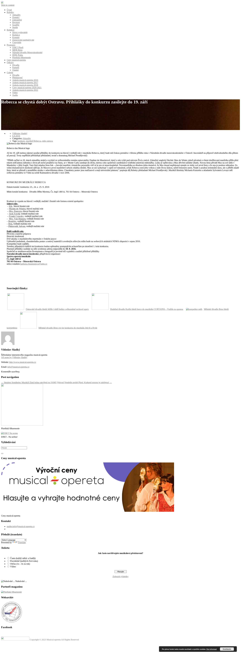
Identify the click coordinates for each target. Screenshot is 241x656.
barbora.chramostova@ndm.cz (33, 264)
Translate (22, 542)
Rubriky (10, 12)
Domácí (15, 17)
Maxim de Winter (17, 209)
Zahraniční (17, 20)
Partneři (15, 67)
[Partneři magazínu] (11, 592)
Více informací (211, 649)
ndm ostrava (47, 141)
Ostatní (15, 70)
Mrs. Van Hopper (17, 219)
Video (15, 92)
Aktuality (16, 15)
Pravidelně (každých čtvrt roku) (24, 561)
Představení (17, 77)
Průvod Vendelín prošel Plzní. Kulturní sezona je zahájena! (84, 382)
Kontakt (15, 37)
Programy (11, 45)
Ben (10, 224)
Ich (10, 206)
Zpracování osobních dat (23, 40)
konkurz (21, 141)
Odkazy (10, 62)
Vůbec (13, 566)
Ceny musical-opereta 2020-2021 (27, 87)
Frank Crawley (16, 216)
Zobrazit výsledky (120, 576)
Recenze (16, 22)
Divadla (15, 65)
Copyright (16, 42)
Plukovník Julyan (16, 226)
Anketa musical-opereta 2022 (25, 90)
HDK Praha (17, 55)
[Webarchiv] (11, 622)
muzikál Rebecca (33, 141)
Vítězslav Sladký (19, 133)
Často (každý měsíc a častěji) (23, 558)
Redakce (10, 30)
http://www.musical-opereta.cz (22, 362)
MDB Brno (17, 50)
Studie (15, 27)
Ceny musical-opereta (16, 60)
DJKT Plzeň (17, 47)
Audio (15, 95)
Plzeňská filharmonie (21, 57)
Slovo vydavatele (19, 32)
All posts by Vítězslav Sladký (14, 357)
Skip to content (7, 5)
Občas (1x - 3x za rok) (20, 564)
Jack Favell (14, 214)
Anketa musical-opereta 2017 (25, 82)
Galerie (10, 72)
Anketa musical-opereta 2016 (25, 80)
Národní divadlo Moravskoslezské (27, 52)
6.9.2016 (16, 136)
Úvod (9, 10)
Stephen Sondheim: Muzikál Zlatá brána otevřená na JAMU (29, 382)
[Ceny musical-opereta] (87, 511)
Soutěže (15, 25)
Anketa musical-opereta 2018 (25, 85)
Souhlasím (227, 649)
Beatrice (12, 221)
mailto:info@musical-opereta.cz (21, 526)
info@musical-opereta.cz (18, 367)
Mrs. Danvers (15, 211)
